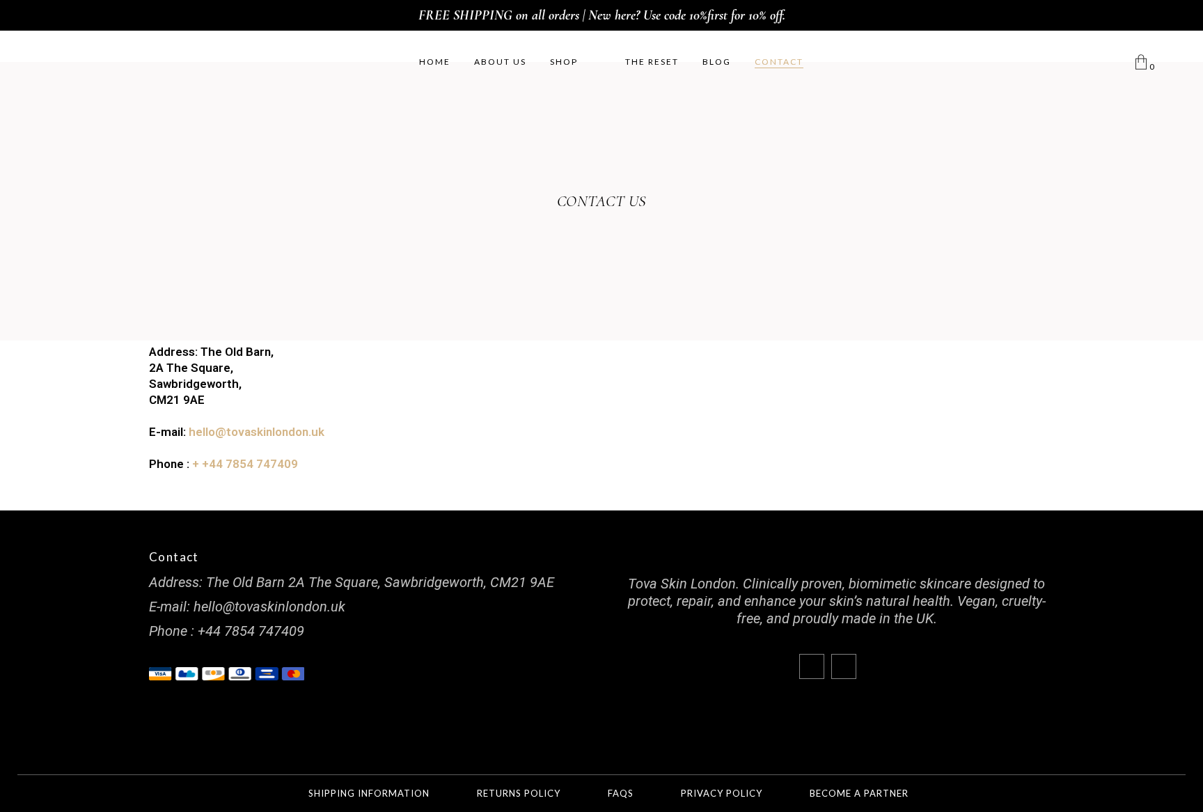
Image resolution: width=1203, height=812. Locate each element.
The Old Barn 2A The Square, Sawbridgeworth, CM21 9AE (380, 582)
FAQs (621, 793)
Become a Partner (859, 793)
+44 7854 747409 (251, 631)
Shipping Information (369, 793)
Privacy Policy (721, 793)
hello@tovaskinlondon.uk (256, 432)
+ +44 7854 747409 (245, 464)
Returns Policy (518, 793)
